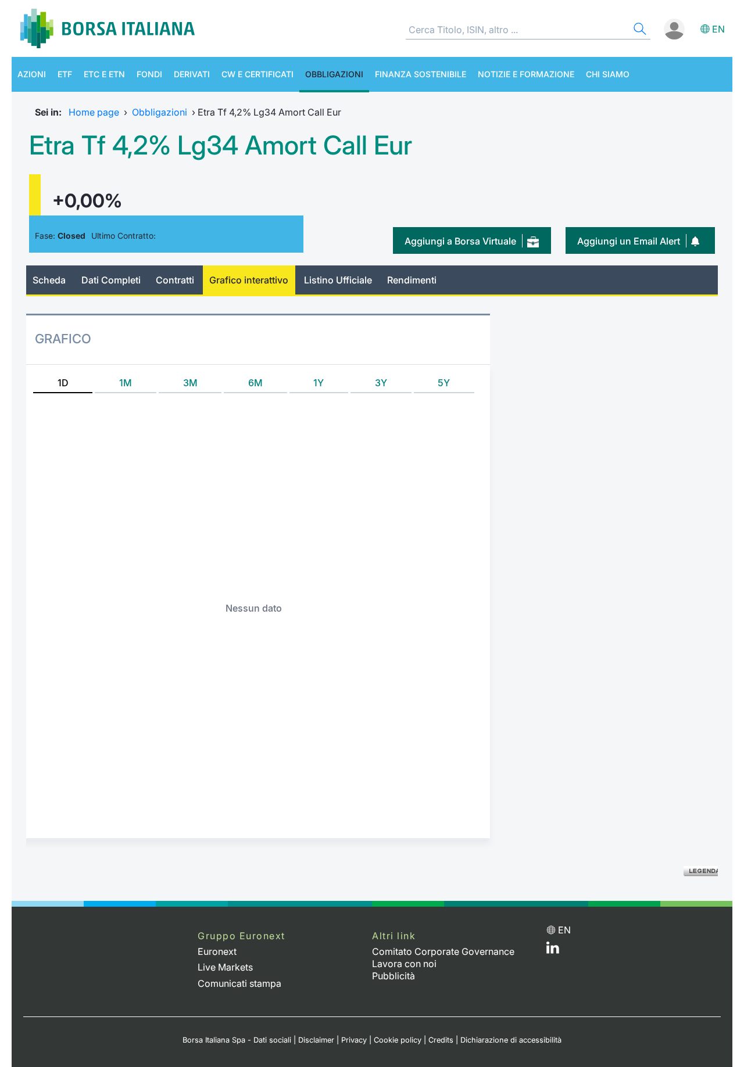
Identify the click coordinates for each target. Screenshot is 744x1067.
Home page (94, 112)
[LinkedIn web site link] (552, 950)
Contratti (175, 280)
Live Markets (225, 967)
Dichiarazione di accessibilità (510, 1040)
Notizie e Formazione (526, 74)
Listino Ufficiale (338, 280)
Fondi (149, 74)
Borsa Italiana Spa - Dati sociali (237, 1040)
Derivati (192, 74)
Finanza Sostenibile (420, 74)
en (718, 29)
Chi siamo (607, 74)
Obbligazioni (334, 74)
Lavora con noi (404, 963)
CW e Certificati (257, 74)
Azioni (31, 74)
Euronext (217, 951)
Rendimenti (412, 280)
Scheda (49, 280)
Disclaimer (316, 1040)
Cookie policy (397, 1040)
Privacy (354, 1040)
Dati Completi (111, 280)
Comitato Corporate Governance (443, 951)
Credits (440, 1040)
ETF (65, 74)
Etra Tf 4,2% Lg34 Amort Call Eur (220, 145)
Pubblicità (393, 976)
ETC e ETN (104, 74)
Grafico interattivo (248, 280)
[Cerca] (638, 30)
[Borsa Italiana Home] (107, 28)
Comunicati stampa (239, 983)
